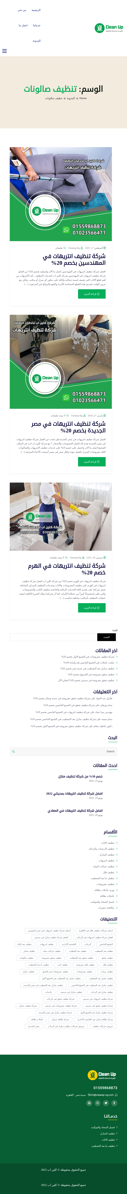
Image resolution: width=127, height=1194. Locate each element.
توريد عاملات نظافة (104, 890)
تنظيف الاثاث (107, 842)
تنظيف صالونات (26, 958)
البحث (114, 630)
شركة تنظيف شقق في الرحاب (60, 999)
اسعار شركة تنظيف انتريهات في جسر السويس (49, 930)
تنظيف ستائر (29, 951)
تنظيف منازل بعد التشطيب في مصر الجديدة (43, 985)
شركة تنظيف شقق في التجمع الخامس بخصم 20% (69, 705)
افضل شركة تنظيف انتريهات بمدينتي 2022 (74, 793)
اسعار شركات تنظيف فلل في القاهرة (96, 930)
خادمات (48, 992)
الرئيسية (36, 10)
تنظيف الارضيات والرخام (101, 848)
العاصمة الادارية (69, 944)
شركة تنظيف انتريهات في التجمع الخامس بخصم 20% (63, 712)
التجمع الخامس (106, 944)
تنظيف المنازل (106, 854)
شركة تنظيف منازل (28, 1006)
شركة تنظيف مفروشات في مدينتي (61, 1006)
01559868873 (105, 1088)
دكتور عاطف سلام (103, 726)
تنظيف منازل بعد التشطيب (101, 978)
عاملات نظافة (107, 896)
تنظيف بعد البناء (24, 944)
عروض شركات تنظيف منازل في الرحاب (66, 1026)
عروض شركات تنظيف (103, 1026)
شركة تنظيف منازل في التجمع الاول (96, 1012)
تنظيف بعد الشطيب (77, 951)
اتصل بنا (23, 25)
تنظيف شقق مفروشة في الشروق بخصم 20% (91, 674)
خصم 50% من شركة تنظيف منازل (80, 776)
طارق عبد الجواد (104, 698)
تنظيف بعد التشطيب (104, 951)
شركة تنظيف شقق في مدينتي (99, 1006)
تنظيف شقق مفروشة (51, 958)
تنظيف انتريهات (106, 860)
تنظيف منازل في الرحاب (102, 992)
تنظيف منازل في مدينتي (71, 992)
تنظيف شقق (107, 958)
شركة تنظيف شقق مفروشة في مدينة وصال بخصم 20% (61, 698)
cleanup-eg (74, 248)
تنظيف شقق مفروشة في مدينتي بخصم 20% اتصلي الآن (86, 680)
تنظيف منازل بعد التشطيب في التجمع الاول (61, 978)
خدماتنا (37, 25)
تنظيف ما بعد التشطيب (102, 878)
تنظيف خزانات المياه (103, 866)
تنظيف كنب (62, 965)
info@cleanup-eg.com (102, 1094)
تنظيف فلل (108, 872)
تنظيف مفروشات (105, 884)
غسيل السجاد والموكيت (102, 902)
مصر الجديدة (33, 1026)
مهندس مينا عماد (103, 712)
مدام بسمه (106, 719)
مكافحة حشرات (106, 907)
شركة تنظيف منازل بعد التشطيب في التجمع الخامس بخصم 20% (63, 719)
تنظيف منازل (28, 971)
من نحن (22, 10)
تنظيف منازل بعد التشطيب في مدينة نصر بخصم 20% (87, 668)
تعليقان (59, 248)
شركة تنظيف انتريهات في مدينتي (98, 999)
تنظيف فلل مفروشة (85, 965)
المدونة (37, 40)
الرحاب (88, 944)
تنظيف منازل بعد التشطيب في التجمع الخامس (92, 985)
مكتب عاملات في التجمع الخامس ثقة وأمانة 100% (88, 662)
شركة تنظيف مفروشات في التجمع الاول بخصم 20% (87, 656)
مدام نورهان (106, 705)
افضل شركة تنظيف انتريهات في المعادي (75, 810)
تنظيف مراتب (107, 971)
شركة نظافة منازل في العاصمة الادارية (95, 1019)
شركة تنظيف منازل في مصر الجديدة (55, 1012)
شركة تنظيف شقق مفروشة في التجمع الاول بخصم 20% (59, 726)
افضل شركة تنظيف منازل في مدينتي (51, 937)
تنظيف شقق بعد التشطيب (81, 958)
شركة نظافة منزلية (60, 1019)
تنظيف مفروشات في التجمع (55, 971)
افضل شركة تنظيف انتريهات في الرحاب (95, 937)
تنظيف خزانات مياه (52, 951)
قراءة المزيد (90, 294)
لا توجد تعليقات (58, 415)
